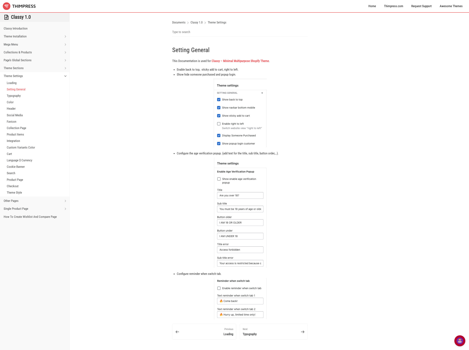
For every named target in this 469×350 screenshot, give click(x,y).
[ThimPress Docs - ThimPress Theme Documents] (21, 6)
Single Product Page (16, 208)
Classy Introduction (15, 28)
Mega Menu (11, 44)
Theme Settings (13, 76)
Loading (11, 83)
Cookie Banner (16, 166)
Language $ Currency (19, 160)
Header (11, 108)
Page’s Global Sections (18, 60)
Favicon (11, 121)
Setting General (16, 89)
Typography (14, 96)
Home (372, 6)
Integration (13, 141)
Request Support (421, 6)
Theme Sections (14, 68)
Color (10, 102)
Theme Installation (15, 36)
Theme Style (14, 192)
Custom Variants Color (21, 147)
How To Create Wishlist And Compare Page (30, 217)
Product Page (15, 180)
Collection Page (16, 128)
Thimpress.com (393, 6)
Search (11, 173)
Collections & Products (18, 52)
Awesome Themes (451, 6)
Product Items (15, 134)
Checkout (13, 186)
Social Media (15, 115)
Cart (9, 154)
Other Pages (11, 201)
